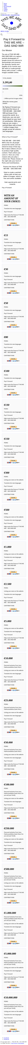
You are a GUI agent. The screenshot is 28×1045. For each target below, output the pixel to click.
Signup (5, 10)
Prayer (5, 3)
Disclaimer (21, 1043)
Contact (6, 9)
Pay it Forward (7, 6)
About (5, 7)
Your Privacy (14, 1043)
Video (5, 5)
